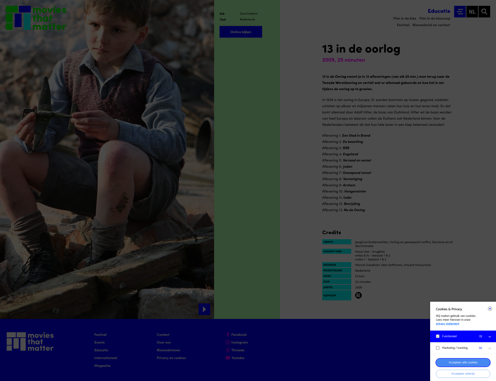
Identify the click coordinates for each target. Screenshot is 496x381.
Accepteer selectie (463, 373)
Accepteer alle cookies (463, 362)
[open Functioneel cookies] (490, 337)
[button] (459, 336)
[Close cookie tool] (490, 309)
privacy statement (447, 323)
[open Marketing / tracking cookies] (490, 348)
